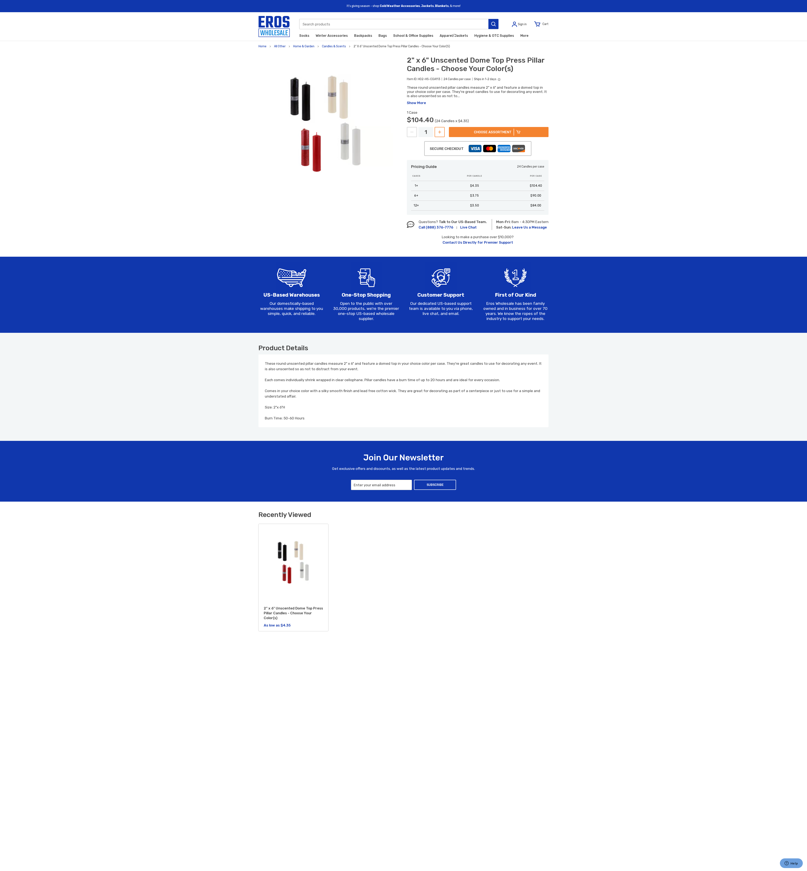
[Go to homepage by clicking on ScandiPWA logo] (274, 26)
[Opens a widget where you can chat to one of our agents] (791, 863)
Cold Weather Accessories (400, 6)
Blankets (442, 6)
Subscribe (435, 485)
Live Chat (468, 227)
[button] (493, 24)
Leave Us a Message (529, 227)
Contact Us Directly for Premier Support (478, 242)
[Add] (440, 132)
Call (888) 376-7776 (436, 227)
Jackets (427, 6)
